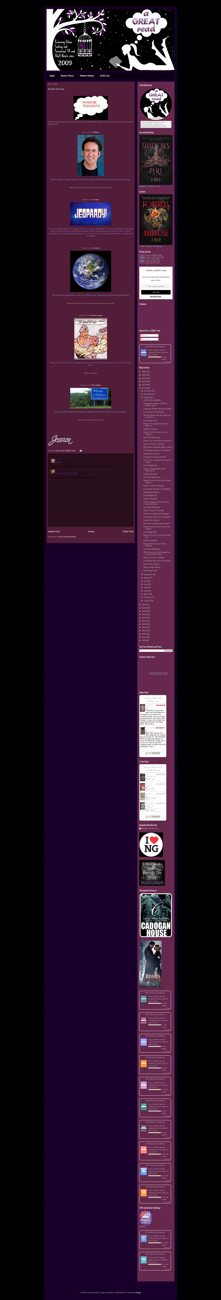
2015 (144, 621)
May (146, 587)
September (148, 575)
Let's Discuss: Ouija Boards (153, 412)
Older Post (128, 531)
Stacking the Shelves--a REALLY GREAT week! (155, 404)
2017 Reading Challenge (155, 1165)
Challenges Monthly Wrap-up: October (157, 409)
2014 (144, 624)
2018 (144, 611)
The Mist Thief (149, 785)
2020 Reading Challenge (155, 1100)
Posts (144, 335)
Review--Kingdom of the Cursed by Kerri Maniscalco (156, 503)
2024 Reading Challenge (155, 1014)
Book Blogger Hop (150, 420)
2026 (144, 372)
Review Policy (67, 75)
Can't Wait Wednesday (151, 437)
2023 (144, 381)
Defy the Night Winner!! (152, 567)
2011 (144, 634)
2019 (144, 608)
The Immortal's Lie (151, 775)
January (147, 601)
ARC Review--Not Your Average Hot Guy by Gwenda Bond (156, 553)
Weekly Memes (87, 75)
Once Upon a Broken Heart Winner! (156, 523)
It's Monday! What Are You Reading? (156, 450)
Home (52, 75)
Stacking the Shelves (151, 454)
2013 (144, 627)
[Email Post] (81, 451)
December (148, 391)
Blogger (138, 1293)
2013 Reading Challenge (155, 1253)
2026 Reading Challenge (155, 346)
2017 (144, 614)
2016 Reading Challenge (155, 1186)
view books (167, 362)
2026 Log (104, 75)
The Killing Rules (149, 706)
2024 (144, 378)
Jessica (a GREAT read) (155, 350)
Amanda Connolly (152, 809)
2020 (144, 605)
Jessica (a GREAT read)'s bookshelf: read (152, 699)
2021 (144, 388)
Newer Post (54, 531)
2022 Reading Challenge (155, 1057)
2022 (144, 385)
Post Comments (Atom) (67, 537)
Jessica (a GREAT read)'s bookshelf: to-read (152, 769)
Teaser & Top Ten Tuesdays (153, 444)
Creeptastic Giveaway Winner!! (154, 457)
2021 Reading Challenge (155, 1078)
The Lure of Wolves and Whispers (150, 805)
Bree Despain (151, 708)
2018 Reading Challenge (155, 1143)
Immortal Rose (149, 795)
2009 (144, 640)
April (146, 591)
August (147, 578)
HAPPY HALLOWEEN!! (152, 400)
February (147, 597)
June (146, 584)
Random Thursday (150, 429)
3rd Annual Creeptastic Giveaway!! (156, 514)
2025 (144, 375)
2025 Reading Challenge (155, 992)
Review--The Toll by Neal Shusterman (157, 441)
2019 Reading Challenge (155, 1122)
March (146, 594)
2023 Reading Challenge (155, 1035)
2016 (144, 618)
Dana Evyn (150, 731)
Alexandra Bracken (152, 797)
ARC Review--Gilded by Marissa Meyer (157, 447)
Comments (146, 339)
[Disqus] (91, 490)
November (148, 394)
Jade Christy (151, 778)
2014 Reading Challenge (155, 1232)
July (146, 581)
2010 (144, 637)
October (147, 397)
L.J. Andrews (151, 787)
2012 (144, 631)
